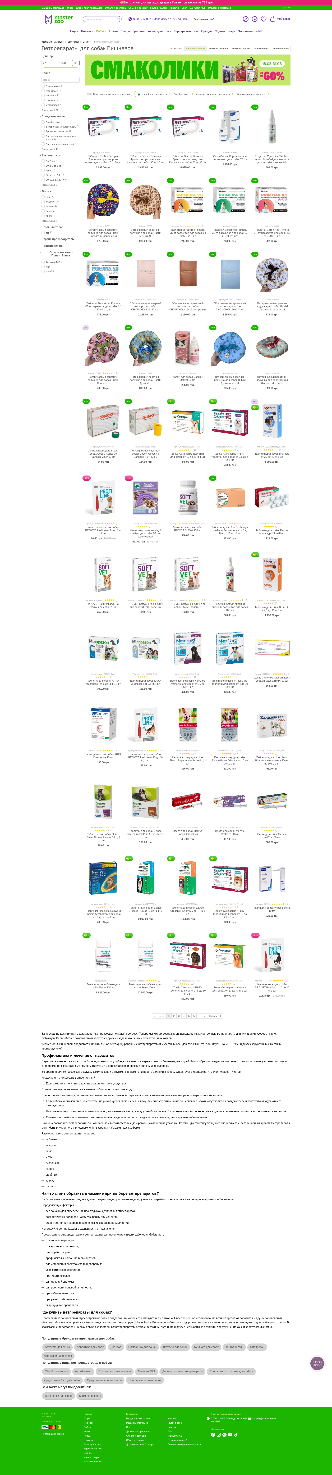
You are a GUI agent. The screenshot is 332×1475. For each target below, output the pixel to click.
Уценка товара (225, 31)
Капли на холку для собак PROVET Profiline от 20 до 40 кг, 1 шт (145, 757)
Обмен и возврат (137, 8)
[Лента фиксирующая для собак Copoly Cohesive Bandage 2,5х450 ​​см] (103, 420)
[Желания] (263, 19)
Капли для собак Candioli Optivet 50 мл (187, 378)
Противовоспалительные (114, 1371)
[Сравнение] (254, 19)
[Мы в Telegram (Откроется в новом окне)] (224, 1435)
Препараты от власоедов (145, 1380)
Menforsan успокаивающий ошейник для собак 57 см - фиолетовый (145, 533)
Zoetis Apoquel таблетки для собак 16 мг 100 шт (145, 986)
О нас (70, 8)
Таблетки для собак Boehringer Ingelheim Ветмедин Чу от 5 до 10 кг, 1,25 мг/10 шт (229, 530)
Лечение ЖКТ (146, 1371)
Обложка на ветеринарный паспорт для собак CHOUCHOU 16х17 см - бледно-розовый (145, 308)
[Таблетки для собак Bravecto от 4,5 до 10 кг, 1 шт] (271, 574)
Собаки (101, 31)
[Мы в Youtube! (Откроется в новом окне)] (230, 1435)
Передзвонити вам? (204, 19)
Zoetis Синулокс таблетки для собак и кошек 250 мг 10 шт (272, 679)
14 (237, 677)
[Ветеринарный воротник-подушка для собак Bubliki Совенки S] (103, 347)
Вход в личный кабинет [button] (138, 1418)
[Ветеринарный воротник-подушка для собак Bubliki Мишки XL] (145, 200)
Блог (184, 8)
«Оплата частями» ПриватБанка (60, 254)
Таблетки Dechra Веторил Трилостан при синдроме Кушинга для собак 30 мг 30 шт (145, 159)
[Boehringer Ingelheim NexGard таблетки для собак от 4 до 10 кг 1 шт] (229, 648)
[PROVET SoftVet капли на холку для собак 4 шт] (103, 574)
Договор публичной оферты (140, 1444)
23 (279, 450)
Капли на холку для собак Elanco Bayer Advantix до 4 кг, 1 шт (187, 760)
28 (195, 450)
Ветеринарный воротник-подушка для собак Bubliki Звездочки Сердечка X (103, 232)
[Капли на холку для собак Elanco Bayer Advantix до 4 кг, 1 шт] (187, 724)
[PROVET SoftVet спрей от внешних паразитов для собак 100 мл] (229, 574)
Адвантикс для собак (90, 1347)
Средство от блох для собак (62, 1380)
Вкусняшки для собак (58, 1395)
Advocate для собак (57, 1347)
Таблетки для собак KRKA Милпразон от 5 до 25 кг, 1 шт (103, 682)
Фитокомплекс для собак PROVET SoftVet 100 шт (188, 529)
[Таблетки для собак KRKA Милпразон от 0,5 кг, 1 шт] (145, 648)
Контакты (172, 1418)
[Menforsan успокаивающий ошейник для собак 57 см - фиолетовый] (145, 497)
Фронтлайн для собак (58, 1355)
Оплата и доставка (115, 8)
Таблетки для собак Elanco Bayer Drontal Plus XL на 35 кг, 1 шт (145, 834)
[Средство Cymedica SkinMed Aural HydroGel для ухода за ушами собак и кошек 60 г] (271, 126)
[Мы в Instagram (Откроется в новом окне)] (219, 1435)
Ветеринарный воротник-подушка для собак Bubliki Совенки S (103, 379)
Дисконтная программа (89, 8)
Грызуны (139, 31)
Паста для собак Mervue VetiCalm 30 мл (230, 832)
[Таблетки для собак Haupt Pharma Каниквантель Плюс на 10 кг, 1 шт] (271, 724)
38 (237, 984)
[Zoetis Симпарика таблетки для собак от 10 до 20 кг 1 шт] (187, 420)
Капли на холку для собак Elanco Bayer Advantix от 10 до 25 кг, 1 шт (230, 760)
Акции (74, 31)
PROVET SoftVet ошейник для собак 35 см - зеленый (187, 605)
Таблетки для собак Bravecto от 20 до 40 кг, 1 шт (272, 455)
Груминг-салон (158, 8)
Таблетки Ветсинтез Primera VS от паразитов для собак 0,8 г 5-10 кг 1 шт (230, 232)
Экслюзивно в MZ (250, 31)
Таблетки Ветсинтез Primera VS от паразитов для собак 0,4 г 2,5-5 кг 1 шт (187, 232)
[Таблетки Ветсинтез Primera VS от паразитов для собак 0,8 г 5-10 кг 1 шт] (229, 200)
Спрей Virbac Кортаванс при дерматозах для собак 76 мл (230, 158)
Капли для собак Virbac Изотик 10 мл (271, 909)
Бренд (46, 72)
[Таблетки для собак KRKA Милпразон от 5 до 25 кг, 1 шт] (103, 648)
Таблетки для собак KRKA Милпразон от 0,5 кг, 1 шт (145, 682)
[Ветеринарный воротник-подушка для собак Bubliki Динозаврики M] (229, 347)
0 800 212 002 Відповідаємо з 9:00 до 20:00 (160, 19)
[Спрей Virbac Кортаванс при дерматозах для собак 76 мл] (229, 126)
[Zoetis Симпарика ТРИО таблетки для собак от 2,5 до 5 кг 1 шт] (229, 420)
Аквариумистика (159, 31)
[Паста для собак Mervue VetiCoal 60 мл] (271, 801)
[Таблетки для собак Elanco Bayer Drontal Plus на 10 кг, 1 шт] (103, 801)
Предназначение (53, 116)
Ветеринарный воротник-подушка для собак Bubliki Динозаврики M (230, 379)
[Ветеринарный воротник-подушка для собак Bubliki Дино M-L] (145, 347)
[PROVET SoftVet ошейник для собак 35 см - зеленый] (187, 574)
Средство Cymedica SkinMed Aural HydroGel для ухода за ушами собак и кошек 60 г (272, 159)
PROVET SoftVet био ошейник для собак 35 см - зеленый (145, 605)
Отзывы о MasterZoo (219, 8)
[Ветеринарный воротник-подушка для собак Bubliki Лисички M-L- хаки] (271, 347)
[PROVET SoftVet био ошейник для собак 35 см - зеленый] (145, 574)
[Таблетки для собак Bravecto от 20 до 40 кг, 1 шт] (271, 420)
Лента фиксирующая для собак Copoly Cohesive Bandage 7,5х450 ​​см (145, 453)
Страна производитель (58, 239)
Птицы (125, 31)
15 (279, 754)
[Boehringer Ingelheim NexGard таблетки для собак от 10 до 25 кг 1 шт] (187, 648)
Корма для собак (90, 1395)
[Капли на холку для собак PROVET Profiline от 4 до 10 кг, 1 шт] (103, 497)
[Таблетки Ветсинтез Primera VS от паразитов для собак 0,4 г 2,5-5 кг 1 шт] (187, 200)
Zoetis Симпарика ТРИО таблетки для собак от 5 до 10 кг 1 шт (188, 990)
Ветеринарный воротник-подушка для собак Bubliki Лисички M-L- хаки (272, 379)
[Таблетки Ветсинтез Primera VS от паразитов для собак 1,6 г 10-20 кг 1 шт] (271, 200)
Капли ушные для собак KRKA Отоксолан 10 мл (103, 756)
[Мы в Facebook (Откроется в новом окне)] (213, 1435)
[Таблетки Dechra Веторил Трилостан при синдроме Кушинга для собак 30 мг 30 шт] (145, 126)
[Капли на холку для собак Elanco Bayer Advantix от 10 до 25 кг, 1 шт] (229, 724)
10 (195, 677)
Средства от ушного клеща (104, 1380)
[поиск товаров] (119, 19)
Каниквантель (234, 1347)
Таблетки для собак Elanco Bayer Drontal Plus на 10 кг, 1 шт (103, 837)
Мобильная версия (54, 1434)
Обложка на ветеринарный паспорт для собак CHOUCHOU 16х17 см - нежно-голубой (230, 308)
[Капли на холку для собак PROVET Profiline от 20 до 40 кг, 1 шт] (145, 724)
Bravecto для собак (175, 1347)
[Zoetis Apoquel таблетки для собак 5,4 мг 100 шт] (103, 954)
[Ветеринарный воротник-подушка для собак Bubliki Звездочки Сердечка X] (103, 200)
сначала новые (280, 48)
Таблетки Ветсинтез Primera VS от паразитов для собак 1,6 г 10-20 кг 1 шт (272, 232)
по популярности (195, 48)
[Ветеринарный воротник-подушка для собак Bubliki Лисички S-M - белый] (271, 273)
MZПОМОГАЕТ (197, 8)
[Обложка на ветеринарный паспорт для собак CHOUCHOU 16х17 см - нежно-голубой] (229, 273)
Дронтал (115, 1347)
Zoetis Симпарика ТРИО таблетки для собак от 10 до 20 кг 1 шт (230, 914)
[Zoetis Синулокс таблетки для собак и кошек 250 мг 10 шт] (271, 648)
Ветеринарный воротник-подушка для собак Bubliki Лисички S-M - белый (272, 306)
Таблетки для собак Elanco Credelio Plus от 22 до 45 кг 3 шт (145, 910)
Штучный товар (52, 227)
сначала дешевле (218, 48)
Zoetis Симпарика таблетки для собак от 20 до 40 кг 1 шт (230, 989)
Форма (46, 191)
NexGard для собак (206, 1347)
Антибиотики (83, 1371)
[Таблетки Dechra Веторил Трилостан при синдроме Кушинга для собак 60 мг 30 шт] (187, 126)
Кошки (113, 31)
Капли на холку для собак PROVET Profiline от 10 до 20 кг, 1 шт (272, 987)
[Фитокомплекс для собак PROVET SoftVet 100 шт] (187, 497)
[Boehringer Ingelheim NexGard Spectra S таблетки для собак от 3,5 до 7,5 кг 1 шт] (103, 878)
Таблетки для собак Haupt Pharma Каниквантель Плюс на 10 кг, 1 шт (272, 760)
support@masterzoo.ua (264, 1418)
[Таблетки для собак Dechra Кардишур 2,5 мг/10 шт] (271, 497)
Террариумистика (186, 31)
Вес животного (52, 155)
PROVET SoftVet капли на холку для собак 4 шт (103, 605)
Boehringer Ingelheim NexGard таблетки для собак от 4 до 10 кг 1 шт (230, 683)
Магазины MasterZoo (53, 8)
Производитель (52, 245)
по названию (261, 48)
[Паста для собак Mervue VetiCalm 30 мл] (229, 801)
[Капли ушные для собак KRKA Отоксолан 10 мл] (103, 724)
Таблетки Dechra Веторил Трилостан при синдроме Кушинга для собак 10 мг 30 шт (103, 159)
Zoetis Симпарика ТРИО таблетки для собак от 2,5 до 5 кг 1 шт (229, 456)
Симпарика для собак (142, 1347)
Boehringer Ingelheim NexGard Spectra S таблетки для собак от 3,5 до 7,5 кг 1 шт (103, 914)
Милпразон (257, 1347)
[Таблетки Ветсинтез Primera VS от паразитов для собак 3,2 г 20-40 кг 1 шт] (103, 273)
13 (110, 830)
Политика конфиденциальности (184, 1444)
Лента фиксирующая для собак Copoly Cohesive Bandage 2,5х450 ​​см (103, 453)
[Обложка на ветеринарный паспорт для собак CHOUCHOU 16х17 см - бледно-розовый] (145, 273)
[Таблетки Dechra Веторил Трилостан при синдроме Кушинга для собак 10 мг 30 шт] (103, 126)
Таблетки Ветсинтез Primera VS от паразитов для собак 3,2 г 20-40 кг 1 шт (103, 306)
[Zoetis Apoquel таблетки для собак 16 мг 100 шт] (145, 954)
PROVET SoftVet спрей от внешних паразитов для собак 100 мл (230, 607)
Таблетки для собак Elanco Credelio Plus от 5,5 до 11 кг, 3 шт (187, 910)
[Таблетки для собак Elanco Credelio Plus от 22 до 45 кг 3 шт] (145, 878)
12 (279, 603)
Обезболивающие (56, 1371)
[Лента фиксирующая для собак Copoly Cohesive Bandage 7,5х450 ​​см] (145, 420)
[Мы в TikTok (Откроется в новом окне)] (236, 1435)
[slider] (43, 68)
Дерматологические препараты (182, 1371)
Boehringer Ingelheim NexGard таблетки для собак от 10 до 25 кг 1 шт (187, 683)
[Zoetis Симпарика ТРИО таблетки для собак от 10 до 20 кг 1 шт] (229, 878)
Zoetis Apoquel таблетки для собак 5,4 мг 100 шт (103, 986)
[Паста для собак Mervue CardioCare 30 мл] (187, 801)
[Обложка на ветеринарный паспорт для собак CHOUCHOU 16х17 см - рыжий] (187, 273)
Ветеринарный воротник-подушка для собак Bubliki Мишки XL (145, 232)
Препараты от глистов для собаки (231, 1371)
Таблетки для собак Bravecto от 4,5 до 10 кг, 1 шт (272, 609)
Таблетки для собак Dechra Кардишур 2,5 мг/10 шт (272, 532)
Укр (284, 8)
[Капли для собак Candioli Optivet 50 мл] (187, 347)
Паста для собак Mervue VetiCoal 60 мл (272, 836)
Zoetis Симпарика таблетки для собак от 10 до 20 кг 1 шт (187, 455)
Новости (174, 8)
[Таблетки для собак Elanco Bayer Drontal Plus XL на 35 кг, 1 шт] (145, 801)
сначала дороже (241, 48)
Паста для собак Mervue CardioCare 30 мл (187, 832)
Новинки (87, 31)
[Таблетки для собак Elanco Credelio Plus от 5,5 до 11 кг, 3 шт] (187, 878)
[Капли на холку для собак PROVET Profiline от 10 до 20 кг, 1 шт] (271, 954)
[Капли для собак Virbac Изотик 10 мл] (271, 878)
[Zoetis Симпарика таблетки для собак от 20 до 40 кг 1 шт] (229, 954)
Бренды (207, 31)
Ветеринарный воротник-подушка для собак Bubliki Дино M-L (145, 379)
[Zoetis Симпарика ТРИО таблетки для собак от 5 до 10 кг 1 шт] (187, 954)
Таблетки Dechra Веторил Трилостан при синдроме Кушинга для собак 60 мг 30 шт (187, 159)
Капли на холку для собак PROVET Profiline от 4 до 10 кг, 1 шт (103, 530)
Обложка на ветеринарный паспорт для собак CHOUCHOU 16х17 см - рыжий (187, 306)
